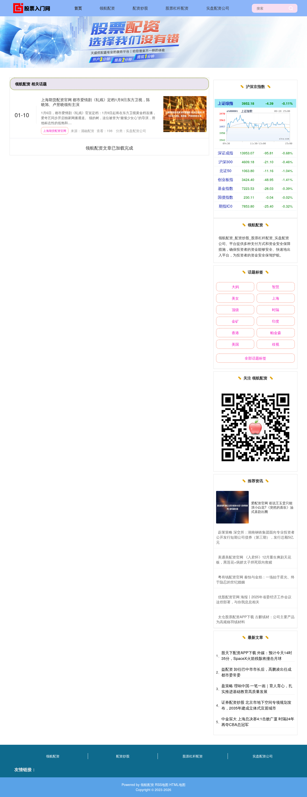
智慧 (275, 286)
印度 (275, 321)
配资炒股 (140, 8)
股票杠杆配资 (177, 8)
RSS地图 (161, 784)
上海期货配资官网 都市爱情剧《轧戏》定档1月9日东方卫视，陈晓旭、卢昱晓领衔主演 (95, 102)
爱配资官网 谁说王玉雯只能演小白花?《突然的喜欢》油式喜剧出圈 (272, 507)
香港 (235, 332)
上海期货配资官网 (54, 130)
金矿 (235, 321)
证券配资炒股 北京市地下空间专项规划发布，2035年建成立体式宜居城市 (256, 705)
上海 (275, 298)
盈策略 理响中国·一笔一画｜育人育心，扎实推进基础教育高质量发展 (256, 688)
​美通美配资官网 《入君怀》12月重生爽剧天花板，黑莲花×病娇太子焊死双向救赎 (253, 559)
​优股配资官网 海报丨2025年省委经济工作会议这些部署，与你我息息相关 (253, 599)
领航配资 (107, 8)
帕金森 (275, 332)
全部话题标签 (255, 358)
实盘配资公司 (217, 8)
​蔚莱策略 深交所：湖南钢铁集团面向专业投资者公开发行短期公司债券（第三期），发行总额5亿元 (255, 537)
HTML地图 (177, 784)
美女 (235, 298)
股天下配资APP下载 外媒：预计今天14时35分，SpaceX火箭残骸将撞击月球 (256, 655)
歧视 (275, 344)
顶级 (235, 309)
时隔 (275, 309)
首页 (78, 8)
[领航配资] (33, 7)
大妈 (235, 286)
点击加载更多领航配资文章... (109, 148)
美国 (235, 344)
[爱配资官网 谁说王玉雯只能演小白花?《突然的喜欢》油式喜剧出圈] (232, 507)
